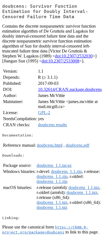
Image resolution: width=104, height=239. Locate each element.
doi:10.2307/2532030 (74, 56)
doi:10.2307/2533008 (60, 61)
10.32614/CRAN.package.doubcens (70, 89)
